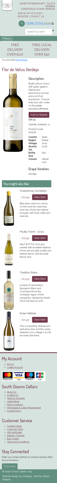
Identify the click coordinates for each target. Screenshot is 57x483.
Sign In (10, 364)
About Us (11, 392)
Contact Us (37, 16)
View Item (40, 197)
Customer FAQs (15, 429)
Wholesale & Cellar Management (24, 407)
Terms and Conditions (18, 442)
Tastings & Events (16, 398)
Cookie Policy (14, 411)
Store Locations (15, 404)
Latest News (13, 401)
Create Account (15, 367)
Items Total (38, 23)
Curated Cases (14, 426)
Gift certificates (14, 432)
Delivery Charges (16, 435)
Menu (7, 38)
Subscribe (10, 466)
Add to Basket (39, 114)
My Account (34, 13)
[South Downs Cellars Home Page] (7, 5)
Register (23, 16)
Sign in (21, 13)
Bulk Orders (13, 438)
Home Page (21, 60)
